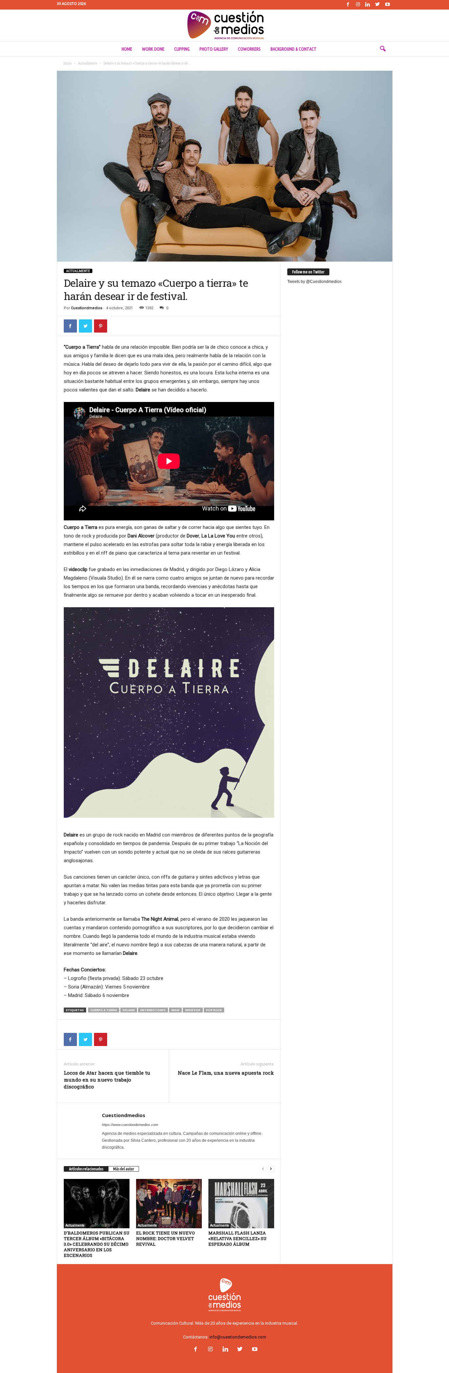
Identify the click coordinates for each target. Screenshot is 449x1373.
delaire (129, 1010)
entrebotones (153, 1010)
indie (175, 1010)
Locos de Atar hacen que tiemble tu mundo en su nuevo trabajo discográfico (107, 1079)
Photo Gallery (214, 49)
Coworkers (249, 49)
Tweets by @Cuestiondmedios (314, 281)
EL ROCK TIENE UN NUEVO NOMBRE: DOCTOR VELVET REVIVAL (165, 1238)
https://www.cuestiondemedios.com (130, 1125)
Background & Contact (294, 49)
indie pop (193, 1010)
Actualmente (87, 63)
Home (127, 49)
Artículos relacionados (86, 1169)
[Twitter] (378, 5)
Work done (153, 49)
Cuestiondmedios (86, 308)
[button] (382, 49)
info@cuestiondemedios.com (237, 1337)
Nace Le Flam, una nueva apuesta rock (226, 1072)
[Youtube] (387, 5)
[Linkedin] (368, 5)
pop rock (214, 1010)
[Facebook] (348, 5)
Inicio (67, 63)
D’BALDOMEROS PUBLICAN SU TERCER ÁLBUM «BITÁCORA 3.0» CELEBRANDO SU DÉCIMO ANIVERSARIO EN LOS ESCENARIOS (97, 1244)
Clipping (182, 49)
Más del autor (123, 1169)
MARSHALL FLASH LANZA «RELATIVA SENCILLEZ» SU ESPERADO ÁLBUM (237, 1238)
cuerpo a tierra (103, 1010)
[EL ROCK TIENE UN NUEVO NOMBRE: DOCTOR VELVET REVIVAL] (169, 1203)
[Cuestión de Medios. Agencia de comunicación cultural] (224, 25)
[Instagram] (358, 5)
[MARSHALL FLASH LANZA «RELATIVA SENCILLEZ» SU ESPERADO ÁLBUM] (241, 1203)
